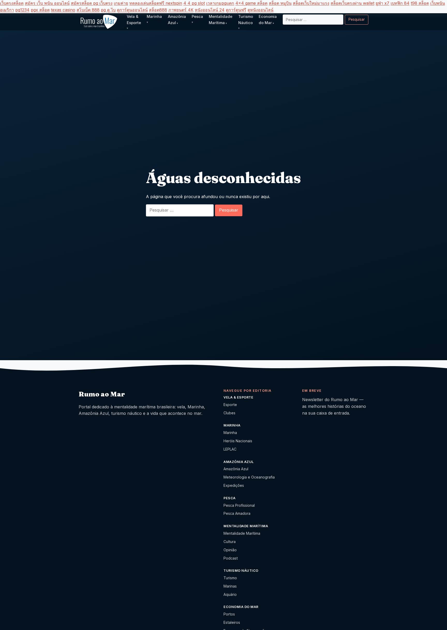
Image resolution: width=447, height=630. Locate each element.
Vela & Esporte (134, 19)
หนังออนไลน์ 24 (210, 9)
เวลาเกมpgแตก (220, 3)
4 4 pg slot (194, 3)
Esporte (230, 404)
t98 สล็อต (420, 3)
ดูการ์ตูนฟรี (236, 9)
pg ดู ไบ (108, 9)
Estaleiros (232, 622)
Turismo (230, 578)
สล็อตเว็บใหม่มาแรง (311, 3)
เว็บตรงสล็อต (12, 3)
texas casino (63, 9)
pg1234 (22, 9)
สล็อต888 (158, 9)
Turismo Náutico (245, 19)
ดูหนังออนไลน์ (260, 9)
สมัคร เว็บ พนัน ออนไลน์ (47, 3)
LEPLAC (230, 449)
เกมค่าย (121, 3)
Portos (229, 614)
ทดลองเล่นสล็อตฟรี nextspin (155, 3)
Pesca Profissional (239, 505)
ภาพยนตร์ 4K (180, 9)
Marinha (230, 432)
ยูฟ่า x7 (382, 3)
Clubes (229, 413)
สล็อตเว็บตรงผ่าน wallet (352, 3)
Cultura (230, 541)
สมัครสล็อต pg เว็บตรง (92, 3)
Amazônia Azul (236, 469)
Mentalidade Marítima (242, 533)
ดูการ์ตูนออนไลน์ (132, 9)
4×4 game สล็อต (251, 3)
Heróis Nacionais (238, 441)
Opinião (230, 550)
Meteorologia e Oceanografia (249, 477)
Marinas (230, 586)
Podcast (231, 558)
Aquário (230, 594)
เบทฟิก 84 (400, 3)
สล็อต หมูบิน (280, 3)
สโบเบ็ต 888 (88, 9)
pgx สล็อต (40, 9)
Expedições (234, 485)
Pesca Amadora (237, 513)
